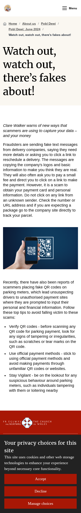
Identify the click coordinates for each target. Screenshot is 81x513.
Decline (41, 491)
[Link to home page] (7, 8)
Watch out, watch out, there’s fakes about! (40, 35)
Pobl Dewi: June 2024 (24, 29)
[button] (65, 8)
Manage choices (40, 503)
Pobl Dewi (48, 23)
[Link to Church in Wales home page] (27, 422)
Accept (40, 479)
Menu (73, 8)
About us (29, 23)
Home (13, 23)
